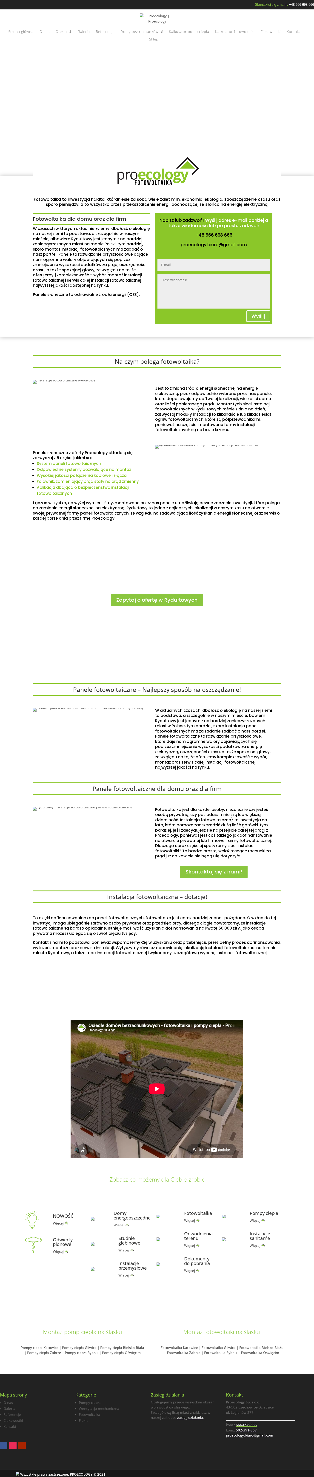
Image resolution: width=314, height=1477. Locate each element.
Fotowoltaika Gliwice (219, 1347)
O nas (45, 32)
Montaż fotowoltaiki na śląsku (221, 1332)
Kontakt (293, 32)
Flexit (83, 1420)
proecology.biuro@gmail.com (214, 245)
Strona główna (21, 32)
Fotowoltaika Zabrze (183, 1352)
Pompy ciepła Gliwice (79, 1347)
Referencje (105, 32)
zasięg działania (190, 1417)
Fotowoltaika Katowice (179, 1347)
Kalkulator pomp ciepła (189, 32)
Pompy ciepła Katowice (39, 1347)
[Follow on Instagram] (13, 1445)
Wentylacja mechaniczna (99, 1408)
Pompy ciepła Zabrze (44, 1352)
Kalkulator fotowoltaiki (234, 32)
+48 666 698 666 (301, 4)
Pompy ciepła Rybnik (81, 1352)
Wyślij (258, 316)
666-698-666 (246, 1425)
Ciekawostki (270, 32)
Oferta (61, 32)
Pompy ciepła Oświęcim (121, 1352)
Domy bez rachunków (139, 32)
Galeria (83, 32)
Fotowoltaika (89, 1414)
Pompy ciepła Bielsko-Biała (122, 1347)
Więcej (58, 1223)
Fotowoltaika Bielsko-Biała (261, 1347)
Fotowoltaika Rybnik (220, 1352)
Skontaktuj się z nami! (214, 871)
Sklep (153, 39)
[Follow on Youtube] (22, 1445)
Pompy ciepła (90, 1402)
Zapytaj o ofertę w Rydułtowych (157, 600)
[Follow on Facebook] (3, 1445)
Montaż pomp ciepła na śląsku (82, 1332)
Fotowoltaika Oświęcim (260, 1352)
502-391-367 (246, 1430)
